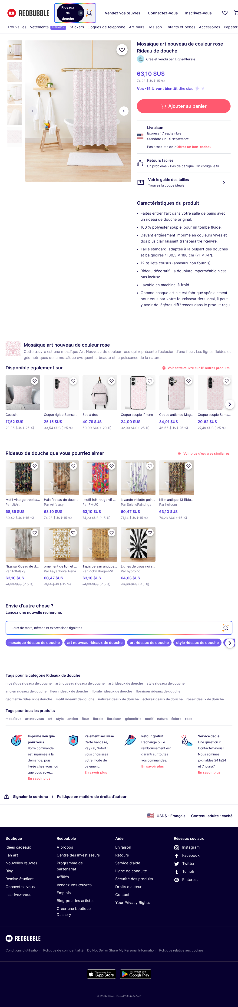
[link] (34, 642)
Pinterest (190, 879)
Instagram (191, 847)
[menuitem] (16, 26)
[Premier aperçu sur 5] (32, 111)
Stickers (77, 27)
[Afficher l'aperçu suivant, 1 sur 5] (124, 111)
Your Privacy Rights (132, 902)
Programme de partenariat (70, 866)
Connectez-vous (20, 886)
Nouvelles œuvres (21, 863)
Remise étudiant (20, 878)
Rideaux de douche (63, 675)
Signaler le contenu (30, 796)
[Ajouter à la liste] (122, 49)
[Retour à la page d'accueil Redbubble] (28, 13)
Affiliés (63, 877)
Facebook (191, 855)
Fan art (12, 855)
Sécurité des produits (134, 878)
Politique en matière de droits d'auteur (92, 796)
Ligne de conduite (131, 871)
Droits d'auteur (128, 886)
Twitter (188, 863)
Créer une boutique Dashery (74, 911)
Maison (155, 27)
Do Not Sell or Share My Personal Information (121, 950)
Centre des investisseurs (78, 855)
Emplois (64, 892)
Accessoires (209, 27)
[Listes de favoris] (224, 13)
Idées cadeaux (18, 847)
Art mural (137, 27)
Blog (9, 871)
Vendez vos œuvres (74, 884)
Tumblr (188, 871)
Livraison (123, 847)
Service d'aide (127, 863)
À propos (65, 847)
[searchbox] (119, 627)
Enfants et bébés (180, 27)
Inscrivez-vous (18, 894)
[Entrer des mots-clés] (89, 13)
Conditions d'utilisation (23, 950)
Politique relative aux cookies (181, 950)
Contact (122, 894)
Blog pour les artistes (75, 900)
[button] (14, 50)
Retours (122, 855)
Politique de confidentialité (63, 950)
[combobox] (75, 13)
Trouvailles (16, 27)
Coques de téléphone (106, 27)
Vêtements (47, 27)
